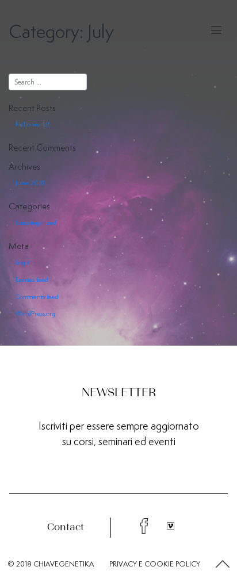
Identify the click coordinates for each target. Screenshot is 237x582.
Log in (24, 262)
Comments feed (37, 297)
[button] (223, 564)
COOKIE (159, 564)
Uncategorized (36, 223)
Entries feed (32, 279)
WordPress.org (35, 313)
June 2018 (30, 183)
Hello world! (32, 124)
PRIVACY (123, 564)
